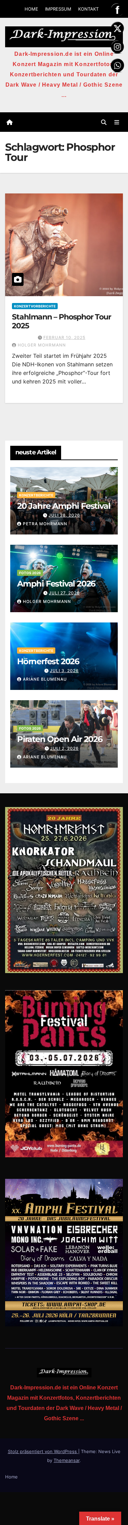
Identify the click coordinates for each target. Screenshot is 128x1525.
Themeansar (67, 1460)
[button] (103, 122)
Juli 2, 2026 (64, 748)
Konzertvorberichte (35, 306)
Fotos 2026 (30, 573)
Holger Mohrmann (42, 345)
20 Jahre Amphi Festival (63, 506)
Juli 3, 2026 (64, 670)
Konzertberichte (36, 495)
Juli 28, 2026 (64, 515)
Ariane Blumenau (45, 679)
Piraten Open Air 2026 (59, 739)
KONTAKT (88, 9)
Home (11, 1476)
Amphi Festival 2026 (56, 584)
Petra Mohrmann (45, 523)
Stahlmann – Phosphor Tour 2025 (61, 321)
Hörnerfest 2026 (48, 661)
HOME (31, 9)
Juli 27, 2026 (64, 592)
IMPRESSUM (58, 9)
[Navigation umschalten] (117, 122)
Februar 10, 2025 (64, 337)
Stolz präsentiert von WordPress (43, 1451)
